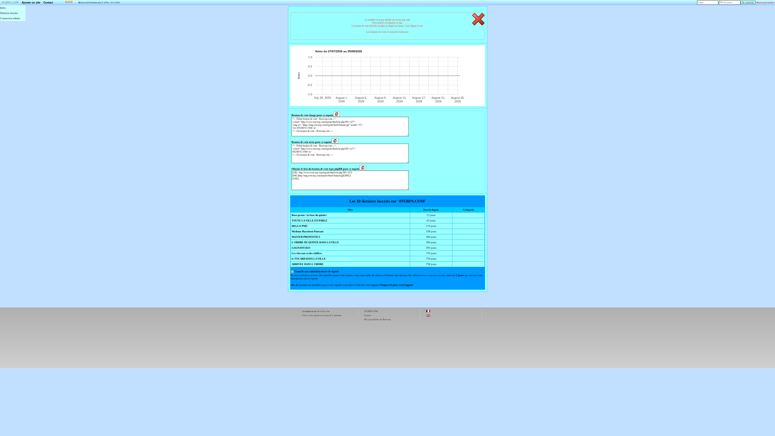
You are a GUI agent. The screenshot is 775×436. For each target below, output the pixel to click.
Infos (3, 7)
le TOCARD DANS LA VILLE (309, 258)
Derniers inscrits (9, 13)
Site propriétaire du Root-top (377, 319)
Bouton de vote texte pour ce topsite (311, 142)
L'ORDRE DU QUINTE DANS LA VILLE (315, 242)
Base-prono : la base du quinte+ (309, 215)
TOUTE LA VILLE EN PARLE (309, 220)
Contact (48, 2)
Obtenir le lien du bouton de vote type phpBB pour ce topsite (325, 168)
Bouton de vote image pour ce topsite (312, 115)
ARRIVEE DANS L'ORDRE (308, 264)
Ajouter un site (31, 2)
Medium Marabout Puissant (307, 231)
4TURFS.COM (10, 2)
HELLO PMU (300, 225)
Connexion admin (10, 18)
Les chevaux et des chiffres (307, 253)
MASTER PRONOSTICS (306, 236)
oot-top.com (323, 311)
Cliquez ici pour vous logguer (396, 284)
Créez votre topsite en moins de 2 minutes (321, 315)
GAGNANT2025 (301, 247)
